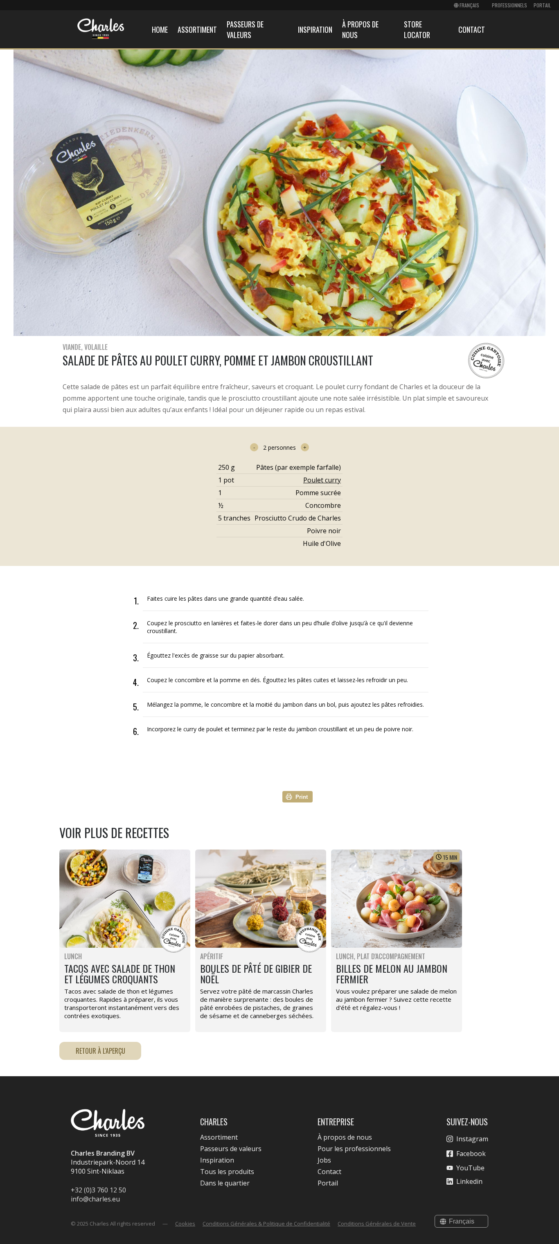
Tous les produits (227, 1171)
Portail (542, 5)
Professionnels (509, 5)
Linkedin (469, 1181)
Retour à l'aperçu (100, 1051)
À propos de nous (345, 1137)
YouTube (470, 1167)
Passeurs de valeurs (245, 29)
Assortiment (197, 29)
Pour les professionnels (354, 1148)
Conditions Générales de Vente (377, 1223)
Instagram (472, 1138)
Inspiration (315, 29)
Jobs (324, 1160)
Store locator (417, 29)
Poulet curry (322, 480)
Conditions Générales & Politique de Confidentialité (266, 1223)
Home (160, 29)
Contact (471, 29)
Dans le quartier (225, 1183)
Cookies (185, 1223)
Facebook (471, 1153)
